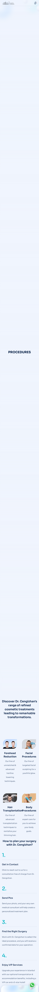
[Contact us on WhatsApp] (32, 985)
